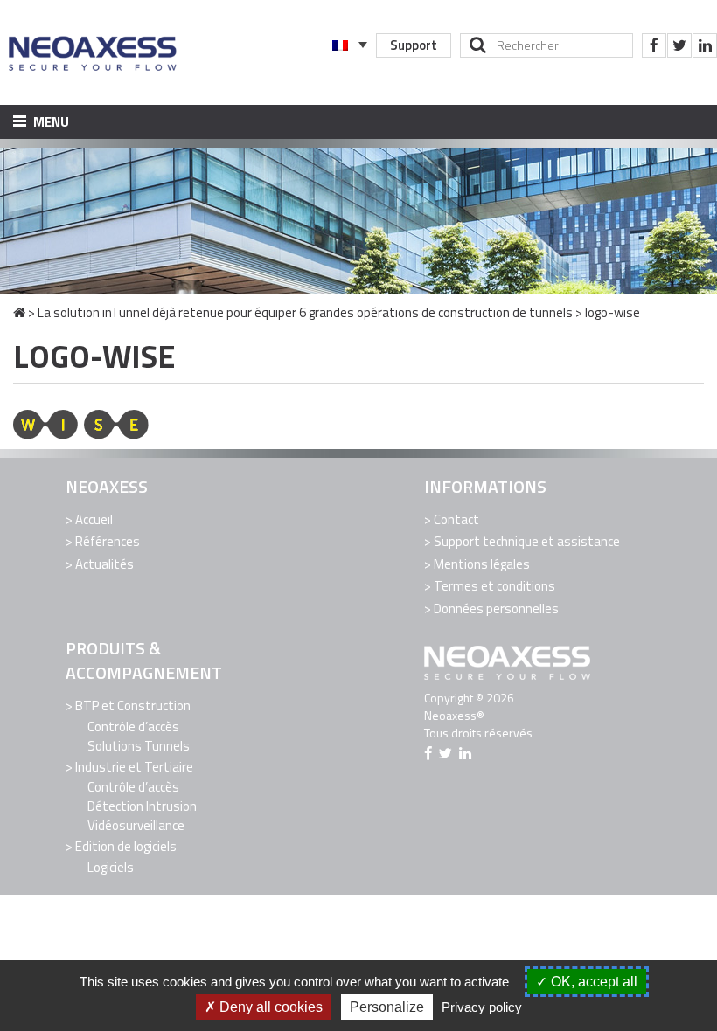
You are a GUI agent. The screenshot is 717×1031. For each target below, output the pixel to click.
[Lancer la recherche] (478, 44)
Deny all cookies (269, 1007)
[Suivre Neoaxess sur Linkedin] (705, 45)
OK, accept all (592, 981)
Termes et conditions (494, 586)
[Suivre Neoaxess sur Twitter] (679, 45)
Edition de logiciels (126, 846)
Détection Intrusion (142, 806)
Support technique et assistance (527, 541)
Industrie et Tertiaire (134, 767)
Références (107, 541)
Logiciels (110, 867)
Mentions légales (482, 564)
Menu (50, 122)
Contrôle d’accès (133, 726)
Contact (456, 519)
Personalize (387, 1007)
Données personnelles (496, 609)
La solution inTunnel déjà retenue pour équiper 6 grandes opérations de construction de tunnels (305, 312)
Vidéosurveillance (135, 825)
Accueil (94, 519)
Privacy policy (482, 1007)
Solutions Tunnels (138, 746)
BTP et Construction (133, 705)
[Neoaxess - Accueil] (94, 52)
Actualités (104, 564)
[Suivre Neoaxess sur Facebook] (654, 45)
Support (413, 45)
